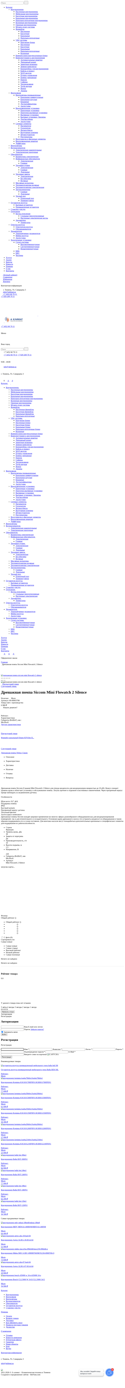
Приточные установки (30, 110)
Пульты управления (29, 75)
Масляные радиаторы (25, 183)
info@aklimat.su (9, 292)
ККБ (17, 251)
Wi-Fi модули (26, 73)
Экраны (24, 91)
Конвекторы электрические (27, 157)
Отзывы (9, 1335)
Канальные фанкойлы (25, 414)
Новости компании (14, 1338)
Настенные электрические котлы (34, 218)
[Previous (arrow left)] (2, 680)
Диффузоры (21, 143)
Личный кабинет (10, 275)
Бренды (9, 262)
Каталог (9, 7)
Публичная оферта (13, 1340)
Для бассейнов (27, 119)
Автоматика (21, 220)
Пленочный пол (27, 198)
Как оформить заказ (14, 1323)
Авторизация (6, 1014)
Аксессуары (26, 106)
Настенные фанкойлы (25, 409)
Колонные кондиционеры (26, 23)
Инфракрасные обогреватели (28, 159)
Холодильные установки (21, 240)
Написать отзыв (8, 1012)
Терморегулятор (27, 200)
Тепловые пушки (23, 165)
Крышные (25, 102)
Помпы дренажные (28, 77)
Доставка (10, 1320)
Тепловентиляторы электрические (30, 187)
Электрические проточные (27, 152)
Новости (9, 264)
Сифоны (24, 82)
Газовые (24, 163)
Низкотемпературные (29, 249)
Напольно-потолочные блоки (28, 429)
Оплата (9, 1316)
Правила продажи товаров (17, 1325)
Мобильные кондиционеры (27, 14)
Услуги (9, 258)
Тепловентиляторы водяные (27, 185)
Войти (4, 1034)
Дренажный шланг (28, 62)
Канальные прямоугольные (32, 97)
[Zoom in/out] (9, 678)
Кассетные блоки (23, 425)
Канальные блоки (23, 427)
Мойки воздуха (22, 236)
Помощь (9, 266)
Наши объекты (12, 1344)
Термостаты (25, 222)
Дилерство (10, 1327)
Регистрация (6, 1016)
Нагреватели (26, 126)
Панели (24, 80)
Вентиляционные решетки (27, 141)
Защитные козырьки (29, 64)
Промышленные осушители (27, 207)
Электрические (27, 161)
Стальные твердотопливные (32, 216)
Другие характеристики (11, 724)
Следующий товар (9, 686)
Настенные (25, 31)
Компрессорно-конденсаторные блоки (31, 56)
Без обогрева (26, 179)
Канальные (25, 36)
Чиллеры (19, 255)
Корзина (6, 281)
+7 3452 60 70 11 (10, 294)
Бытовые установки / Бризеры (33, 117)
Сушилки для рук (18, 209)
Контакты (10, 271)
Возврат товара (12, 1318)
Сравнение (7, 277)
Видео (8, 1348)
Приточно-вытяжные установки (34, 113)
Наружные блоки (28, 42)
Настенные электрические (27, 596)
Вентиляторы (16, 146)
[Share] (4, 678)
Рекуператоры (26, 137)
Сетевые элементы (23, 124)
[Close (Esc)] (2, 678)
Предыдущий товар (10, 684)
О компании (6, 1331)
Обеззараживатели (23, 229)
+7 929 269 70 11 (8, 296)
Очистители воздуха (24, 227)
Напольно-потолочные (30, 38)
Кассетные (25, 34)
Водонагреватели (18, 148)
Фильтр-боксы (26, 130)
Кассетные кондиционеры (26, 16)
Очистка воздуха (18, 225)
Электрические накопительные (29, 150)
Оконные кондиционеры (26, 25)
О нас (8, 269)
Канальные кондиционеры (27, 18)
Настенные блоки (23, 423)
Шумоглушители (28, 135)
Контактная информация (11, 1353)
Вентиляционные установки (27, 108)
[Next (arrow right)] (4, 680)
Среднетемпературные (30, 247)
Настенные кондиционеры (27, 12)
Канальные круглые (29, 99)
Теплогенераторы (23, 189)
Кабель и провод (27, 71)
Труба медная (26, 86)
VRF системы (21, 40)
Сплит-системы (22, 242)
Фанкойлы (20, 29)
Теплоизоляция (27, 84)
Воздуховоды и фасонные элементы (31, 139)
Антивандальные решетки (31, 60)
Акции (9, 260)
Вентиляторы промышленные (28, 95)
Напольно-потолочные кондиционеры (32, 20)
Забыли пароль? (37, 1029)
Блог (8, 1346)
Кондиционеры (17, 9)
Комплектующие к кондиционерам (30, 58)
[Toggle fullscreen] (7, 678)
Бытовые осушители (24, 205)
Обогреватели (16, 154)
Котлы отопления (23, 214)
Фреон (23, 88)
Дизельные (25, 172)
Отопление (15, 211)
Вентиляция (16, 93)
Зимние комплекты (28, 67)
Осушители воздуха (19, 203)
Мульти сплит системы (25, 27)
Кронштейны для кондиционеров (34, 69)
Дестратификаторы (28, 104)
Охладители (26, 128)
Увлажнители (16, 231)
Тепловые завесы (23, 174)
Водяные (24, 181)
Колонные (25, 53)
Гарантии (10, 1342)
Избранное (7, 279)
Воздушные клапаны (29, 132)
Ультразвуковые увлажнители (28, 233)
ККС (18, 253)
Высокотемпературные (30, 244)
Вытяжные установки (30, 115)
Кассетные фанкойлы (24, 412)
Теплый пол (21, 196)
